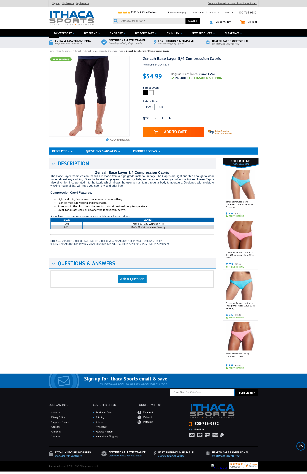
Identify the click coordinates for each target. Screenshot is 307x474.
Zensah (78, 51)
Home (52, 51)
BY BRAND (90, 33)
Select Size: (150, 101)
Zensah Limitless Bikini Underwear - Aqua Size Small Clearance (240, 204)
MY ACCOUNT (223, 22)
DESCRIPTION (70, 163)
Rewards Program (104, 431)
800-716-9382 (247, 12)
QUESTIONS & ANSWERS (83, 263)
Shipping (100, 417)
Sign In (56, 3)
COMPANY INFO (58, 405)
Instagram (148, 421)
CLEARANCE (232, 33)
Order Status (198, 12)
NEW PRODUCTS (202, 33)
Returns (99, 422)
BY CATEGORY (63, 33)
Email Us (199, 429)
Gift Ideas (56, 431)
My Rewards (82, 3)
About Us (229, 12)
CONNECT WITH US (149, 405)
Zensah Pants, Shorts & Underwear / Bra (103, 51)
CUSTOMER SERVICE (105, 405)
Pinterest (147, 417)
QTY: (146, 118)
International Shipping (107, 436)
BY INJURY (173, 33)
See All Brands (64, 51)
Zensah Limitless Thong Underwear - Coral (237, 355)
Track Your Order (104, 412)
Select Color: (151, 87)
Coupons (55, 426)
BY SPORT (116, 33)
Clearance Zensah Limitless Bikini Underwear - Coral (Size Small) (240, 255)
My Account (68, 3)
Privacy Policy (58, 417)
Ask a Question (132, 279)
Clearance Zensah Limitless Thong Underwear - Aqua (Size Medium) (240, 306)
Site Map (55, 436)
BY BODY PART (144, 33)
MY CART (252, 22)
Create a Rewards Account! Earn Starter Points (232, 3)
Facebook (148, 412)
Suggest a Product (60, 422)
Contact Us (214, 12)
